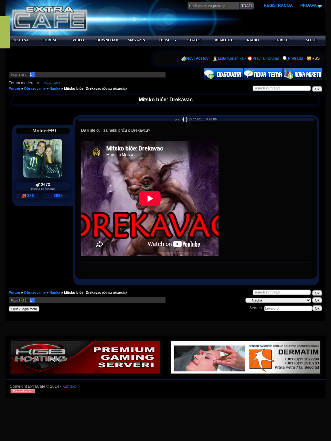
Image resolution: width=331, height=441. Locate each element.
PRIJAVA (308, 5)
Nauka (54, 88)
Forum (14, 88)
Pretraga (295, 58)
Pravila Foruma (265, 58)
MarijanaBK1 (52, 83)
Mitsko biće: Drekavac (82, 88)
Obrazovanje (35, 88)
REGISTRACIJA (278, 5)
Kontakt (69, 386)
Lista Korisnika (231, 58)
